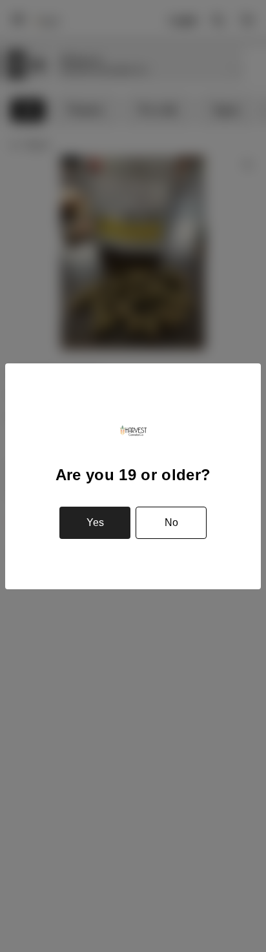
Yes (95, 522)
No (171, 522)
